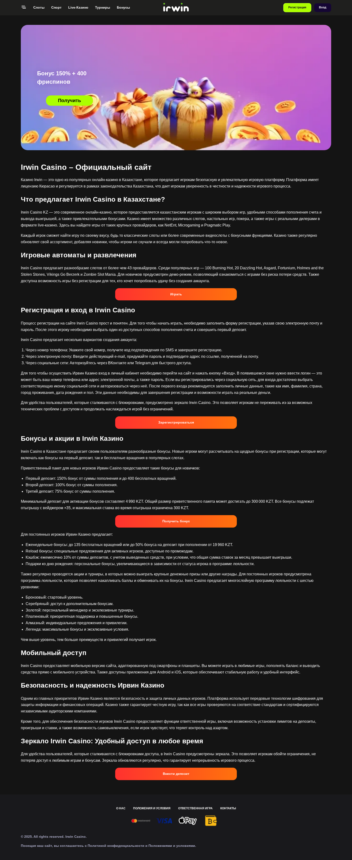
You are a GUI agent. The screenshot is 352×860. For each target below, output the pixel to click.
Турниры (102, 7)
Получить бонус (176, 521)
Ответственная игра (195, 808)
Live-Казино (78, 7)
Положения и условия (151, 808)
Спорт (56, 7)
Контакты (228, 808)
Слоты (39, 7)
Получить (69, 100)
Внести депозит (176, 774)
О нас (120, 808)
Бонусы (123, 7)
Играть (176, 294)
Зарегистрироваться (176, 422)
